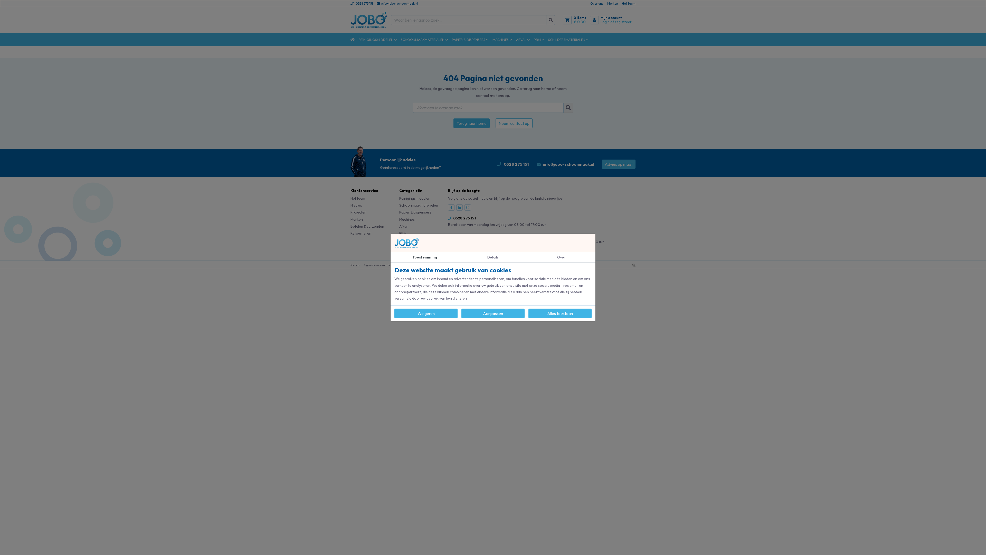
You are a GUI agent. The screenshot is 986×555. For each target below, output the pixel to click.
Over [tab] (561, 257)
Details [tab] (493, 257)
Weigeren (426, 313)
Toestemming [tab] (424, 257)
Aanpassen (493, 313)
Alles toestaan (560, 313)
